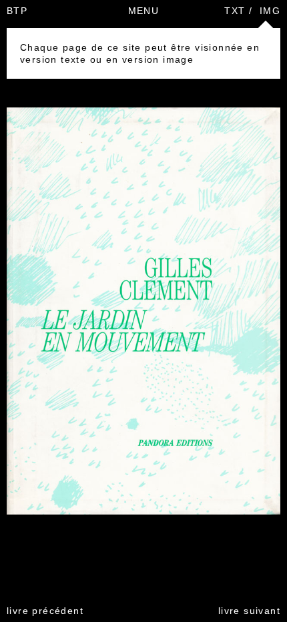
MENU (144, 10)
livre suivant (249, 610)
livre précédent (45, 610)
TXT (234, 10)
